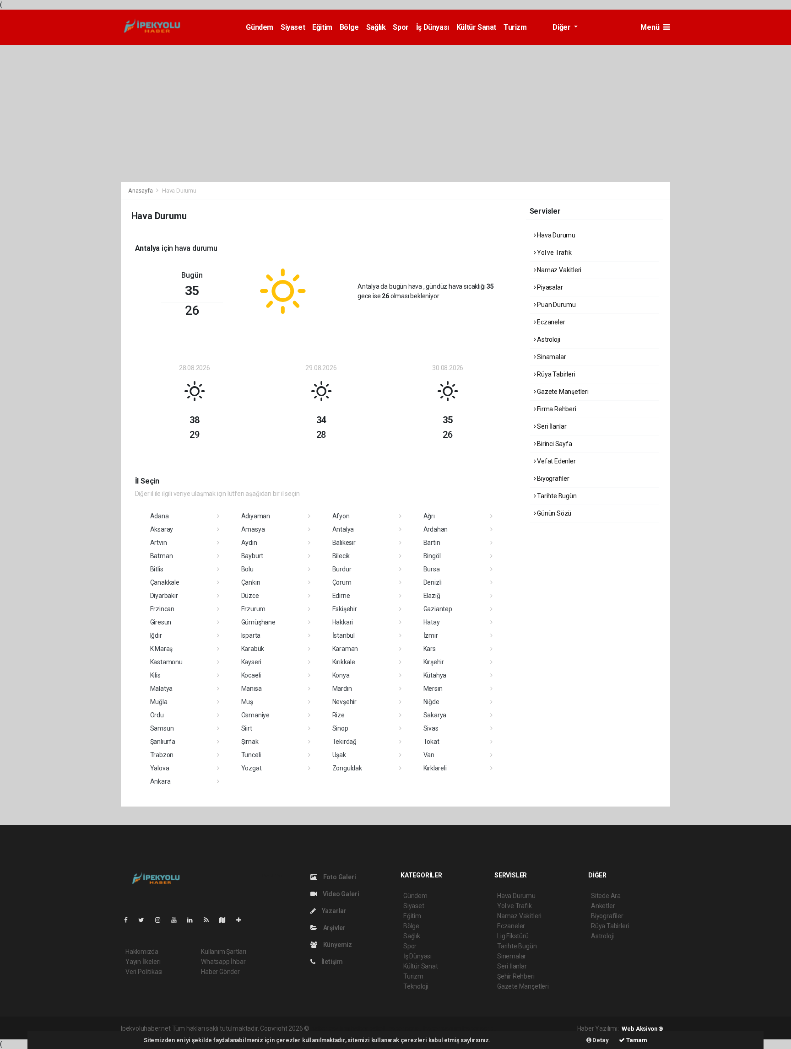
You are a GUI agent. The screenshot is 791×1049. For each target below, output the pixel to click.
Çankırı (250, 582)
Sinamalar (551, 356)
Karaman (345, 648)
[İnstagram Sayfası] (161, 920)
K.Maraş (161, 648)
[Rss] (210, 920)
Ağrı (429, 516)
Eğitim (322, 27)
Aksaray (161, 529)
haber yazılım (442, 1028)
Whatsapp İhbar (223, 961)
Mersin (433, 688)
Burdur (342, 569)
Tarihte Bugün (556, 496)
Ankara (160, 781)
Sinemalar (511, 956)
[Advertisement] (395, 113)
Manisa (251, 688)
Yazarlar (333, 911)
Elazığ (431, 595)
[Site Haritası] (226, 920)
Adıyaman (255, 516)
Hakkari (342, 622)
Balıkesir (344, 542)
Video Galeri (340, 894)
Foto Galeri (339, 877)
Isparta (251, 635)
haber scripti (405, 1028)
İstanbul (343, 635)
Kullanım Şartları (223, 951)
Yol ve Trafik (553, 252)
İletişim (331, 961)
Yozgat (251, 768)
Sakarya (435, 715)
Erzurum (253, 609)
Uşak (339, 755)
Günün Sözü (553, 513)
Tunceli (251, 755)
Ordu (157, 715)
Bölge (349, 27)
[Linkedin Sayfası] (193, 920)
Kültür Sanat (476, 27)
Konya (341, 675)
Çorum (342, 582)
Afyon (341, 516)
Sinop (340, 728)
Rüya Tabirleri (555, 374)
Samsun (162, 728)
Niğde (431, 701)
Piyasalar (549, 287)
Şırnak (250, 741)
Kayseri (251, 662)
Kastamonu (166, 662)
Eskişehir (344, 609)
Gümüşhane (258, 622)
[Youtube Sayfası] (177, 920)
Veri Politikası (144, 971)
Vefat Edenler (555, 461)
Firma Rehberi (556, 409)
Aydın (249, 542)
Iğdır (156, 635)
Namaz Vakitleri (558, 270)
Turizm (515, 27)
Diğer (562, 27)
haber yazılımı (330, 1028)
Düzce (250, 595)
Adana (159, 516)
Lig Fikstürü (513, 936)
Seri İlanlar (551, 426)
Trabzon (162, 755)
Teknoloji (415, 986)
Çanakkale (164, 582)
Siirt (246, 728)
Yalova (159, 768)
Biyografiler (552, 478)
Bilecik (341, 555)
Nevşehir (344, 701)
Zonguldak (347, 768)
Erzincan (162, 609)
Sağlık (376, 27)
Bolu (247, 569)
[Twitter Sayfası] (145, 920)
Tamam (636, 1040)
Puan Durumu (556, 304)
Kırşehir (433, 662)
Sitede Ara (606, 895)
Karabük (253, 648)
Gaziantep (437, 609)
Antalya (343, 529)
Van (428, 755)
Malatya (161, 688)
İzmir (430, 635)
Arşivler (334, 927)
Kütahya (435, 675)
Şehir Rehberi (516, 976)
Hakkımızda (141, 951)
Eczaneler (550, 322)
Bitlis (156, 569)
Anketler (603, 905)
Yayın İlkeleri (142, 961)
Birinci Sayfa (554, 443)
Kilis (155, 675)
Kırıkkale (343, 662)
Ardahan (435, 529)
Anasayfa (141, 190)
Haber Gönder (220, 971)
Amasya (253, 529)
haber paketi (368, 1028)
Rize (338, 715)
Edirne (341, 595)
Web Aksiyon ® (642, 1028)
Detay (600, 1040)
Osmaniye (255, 715)
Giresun (161, 622)
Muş (247, 701)
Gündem (259, 27)
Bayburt (252, 555)
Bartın (431, 542)
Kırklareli (435, 768)
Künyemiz (337, 944)
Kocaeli (251, 675)
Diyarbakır (164, 595)
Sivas (431, 728)
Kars (429, 648)
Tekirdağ (344, 741)
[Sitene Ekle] (242, 920)
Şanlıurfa (162, 741)
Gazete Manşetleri (562, 391)
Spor (400, 27)
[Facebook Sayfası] (129, 920)
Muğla (159, 701)
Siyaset (293, 27)
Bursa (431, 569)
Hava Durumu (555, 235)
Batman (161, 555)
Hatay (431, 622)
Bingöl (432, 555)
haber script (479, 1028)
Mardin (342, 688)
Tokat (431, 741)
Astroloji (548, 339)
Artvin (158, 542)
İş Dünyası (432, 27)
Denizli (432, 582)
